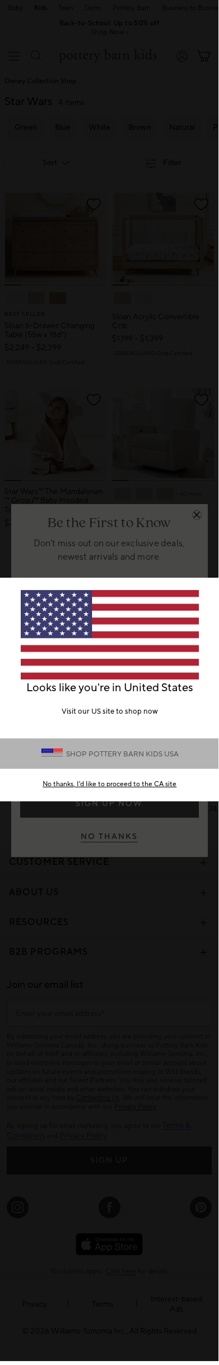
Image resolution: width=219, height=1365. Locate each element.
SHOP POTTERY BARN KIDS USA (122, 754)
